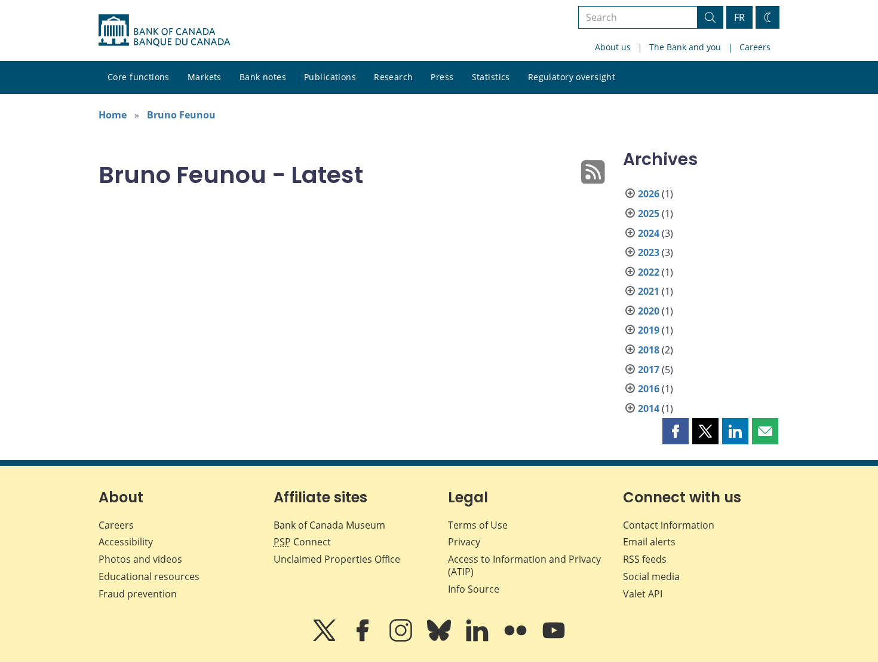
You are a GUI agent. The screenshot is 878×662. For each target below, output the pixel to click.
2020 (648, 311)
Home (113, 114)
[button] (675, 431)
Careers (754, 47)
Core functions (139, 77)
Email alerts (649, 541)
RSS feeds (645, 559)
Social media (651, 576)
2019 (648, 330)
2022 (648, 272)
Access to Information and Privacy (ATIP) (524, 565)
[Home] (164, 30)
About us (613, 47)
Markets (205, 77)
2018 (648, 349)
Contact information (668, 525)
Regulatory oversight (571, 77)
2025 (648, 213)
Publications (330, 77)
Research (393, 77)
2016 (648, 388)
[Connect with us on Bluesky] (440, 638)
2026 (648, 193)
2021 (648, 291)
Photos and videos (140, 559)
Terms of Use (478, 525)
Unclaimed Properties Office (337, 559)
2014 (648, 408)
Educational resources (149, 576)
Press (442, 77)
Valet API (642, 593)
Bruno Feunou (181, 114)
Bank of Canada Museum (329, 525)
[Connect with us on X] (325, 638)
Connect (302, 541)
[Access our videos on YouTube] (554, 638)
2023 (648, 252)
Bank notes (263, 77)
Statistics (491, 77)
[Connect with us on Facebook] (364, 638)
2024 (648, 233)
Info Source (473, 589)
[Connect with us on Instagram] (402, 638)
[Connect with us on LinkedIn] (478, 638)
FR (739, 17)
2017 (648, 369)
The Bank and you (685, 47)
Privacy (464, 541)
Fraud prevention (138, 593)
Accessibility (126, 541)
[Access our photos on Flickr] (517, 638)
